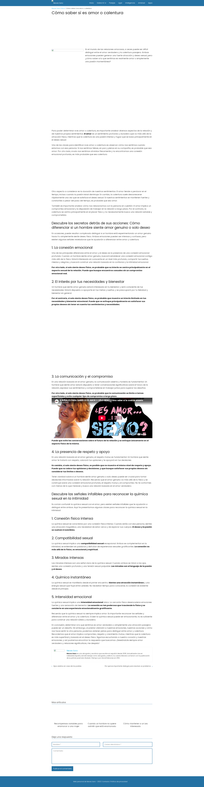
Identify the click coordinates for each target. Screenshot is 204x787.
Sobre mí (100, 3)
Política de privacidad (119, 782)
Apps (150, 3)
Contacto (105, 782)
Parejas (112, 3)
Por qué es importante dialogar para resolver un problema (128, 666)
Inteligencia (130, 3)
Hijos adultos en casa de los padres (67, 666)
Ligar (120, 3)
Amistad (141, 3)
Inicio (91, 3)
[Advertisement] (102, 31)
